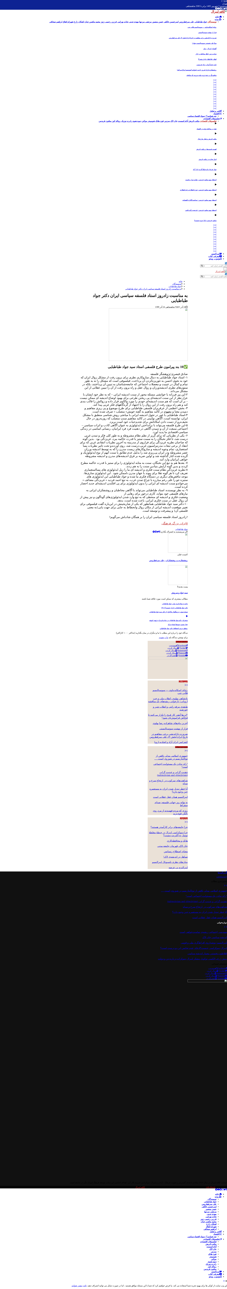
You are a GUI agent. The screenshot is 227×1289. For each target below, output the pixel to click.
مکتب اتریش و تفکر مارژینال (207, 139)
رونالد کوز (212, 1266)
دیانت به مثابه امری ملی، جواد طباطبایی (175, 604)
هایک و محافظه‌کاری (177, 840)
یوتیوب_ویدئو (214, 259)
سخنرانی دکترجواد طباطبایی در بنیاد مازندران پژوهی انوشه (168, 620)
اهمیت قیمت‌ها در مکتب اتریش (206, 149)
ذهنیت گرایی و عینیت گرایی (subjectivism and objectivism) (172, 774)
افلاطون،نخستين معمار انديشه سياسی (207, 953)
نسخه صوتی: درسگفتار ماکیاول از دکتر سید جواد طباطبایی (168, 612)
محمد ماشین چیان (208, 1221)
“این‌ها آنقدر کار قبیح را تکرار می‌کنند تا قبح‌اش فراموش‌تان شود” (168, 716)
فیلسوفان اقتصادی (211, 118)
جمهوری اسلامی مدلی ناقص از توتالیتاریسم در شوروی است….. (171, 757)
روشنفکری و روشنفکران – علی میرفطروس (168, 560)
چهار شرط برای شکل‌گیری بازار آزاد (204, 169)
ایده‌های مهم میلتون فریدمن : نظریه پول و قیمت (200, 180)
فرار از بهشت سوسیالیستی (207, 32)
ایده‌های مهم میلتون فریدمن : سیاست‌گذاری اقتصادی (199, 200)
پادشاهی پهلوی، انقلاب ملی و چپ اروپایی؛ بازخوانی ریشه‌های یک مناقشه (168, 700)
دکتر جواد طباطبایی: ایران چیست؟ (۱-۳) (174, 608)
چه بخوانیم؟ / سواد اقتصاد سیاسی (201, 116)
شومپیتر (212, 1256)
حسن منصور (210, 1209)
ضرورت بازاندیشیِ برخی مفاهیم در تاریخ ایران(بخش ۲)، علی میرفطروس (192, 38)
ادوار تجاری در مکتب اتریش (207, 159)
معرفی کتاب (213, 256)
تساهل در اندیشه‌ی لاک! (175, 856)
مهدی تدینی (211, 1214)
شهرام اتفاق (211, 1226)
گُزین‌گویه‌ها (222, 872)
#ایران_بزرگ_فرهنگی (174, 523)
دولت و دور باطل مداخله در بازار (206, 54)
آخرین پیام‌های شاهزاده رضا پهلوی (170, 723)
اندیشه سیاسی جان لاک (214, 937)
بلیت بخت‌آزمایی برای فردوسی (206, 65)
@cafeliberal (221, 877)
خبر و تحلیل (215, 111)
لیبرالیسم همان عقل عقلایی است (170, 797)
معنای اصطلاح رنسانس (176, 851)
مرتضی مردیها (210, 1211)
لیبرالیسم (215, 254)
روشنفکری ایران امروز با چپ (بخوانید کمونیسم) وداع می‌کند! (196, 70)
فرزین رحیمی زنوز (208, 1219)
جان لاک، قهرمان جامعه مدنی (172, 846)
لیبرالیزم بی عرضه (178, 867)
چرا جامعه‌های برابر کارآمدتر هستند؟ (169, 827)
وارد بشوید (163, 637)
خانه (217, 17)
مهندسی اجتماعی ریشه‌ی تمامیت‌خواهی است (203, 932)
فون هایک (212, 1254)
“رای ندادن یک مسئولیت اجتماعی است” (206, 896)
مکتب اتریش (210, 1244)
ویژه (217, 19)
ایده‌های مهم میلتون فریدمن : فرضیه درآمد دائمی (200, 210)
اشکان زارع (211, 1224)
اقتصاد (216, 113)
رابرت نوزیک (211, 1264)
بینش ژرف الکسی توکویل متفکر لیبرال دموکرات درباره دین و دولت (192, 958)
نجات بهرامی (210, 1216)
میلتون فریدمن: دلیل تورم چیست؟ (205, 220)
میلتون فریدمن (210, 1269)
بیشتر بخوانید (77, 1286)
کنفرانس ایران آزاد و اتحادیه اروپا (171, 742)
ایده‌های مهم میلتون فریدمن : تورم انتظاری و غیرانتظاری (198, 190)
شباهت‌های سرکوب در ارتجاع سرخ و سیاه (205, 906)
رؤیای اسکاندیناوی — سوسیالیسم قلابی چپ (202, 27)
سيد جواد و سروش (179, 593)
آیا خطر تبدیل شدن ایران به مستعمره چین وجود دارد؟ (199, 912)
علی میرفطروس (209, 1204)
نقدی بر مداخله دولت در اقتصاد (206, 129)
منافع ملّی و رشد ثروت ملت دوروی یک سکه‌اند (201, 75)
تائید (85, 1286)
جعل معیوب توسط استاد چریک (178, 624)
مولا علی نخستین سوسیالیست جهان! (204, 43)
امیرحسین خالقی (209, 1206)
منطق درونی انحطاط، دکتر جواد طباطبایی (174, 628)
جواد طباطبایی (181, 529)
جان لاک (212, 1249)
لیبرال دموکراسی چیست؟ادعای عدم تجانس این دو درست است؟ (193, 948)
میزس (213, 1251)
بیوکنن (213, 1259)
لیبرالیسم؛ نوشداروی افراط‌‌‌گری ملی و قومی (204, 942)
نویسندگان (212, 1199)
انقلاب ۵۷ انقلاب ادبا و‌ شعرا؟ (207, 59)
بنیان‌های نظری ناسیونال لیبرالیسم (170, 862)
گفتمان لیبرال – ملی (209, 49)
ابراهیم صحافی (209, 1229)
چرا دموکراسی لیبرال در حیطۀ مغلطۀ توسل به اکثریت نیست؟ (168, 834)
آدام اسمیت (211, 1246)
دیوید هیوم (212, 1261)
